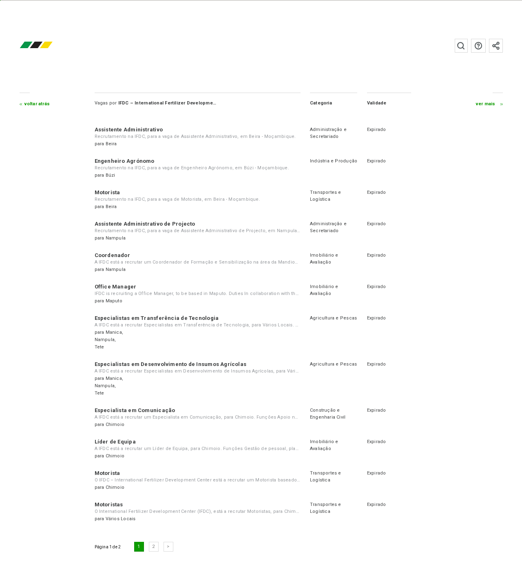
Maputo (114, 301)
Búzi (110, 175)
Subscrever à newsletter (496, 46)
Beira (111, 143)
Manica (114, 332)
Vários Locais (121, 518)
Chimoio (115, 424)
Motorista (107, 192)
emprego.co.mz (48, 45)
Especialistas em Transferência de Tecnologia (157, 318)
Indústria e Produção (333, 161)
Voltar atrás (37, 103)
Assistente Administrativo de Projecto (145, 224)
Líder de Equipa (115, 442)
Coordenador (112, 255)
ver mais (485, 103)
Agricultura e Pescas (333, 318)
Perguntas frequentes (478, 46)
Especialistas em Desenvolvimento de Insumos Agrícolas (171, 364)
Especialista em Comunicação (135, 410)
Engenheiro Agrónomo (125, 161)
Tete (99, 347)
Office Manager (116, 287)
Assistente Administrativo (129, 129)
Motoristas (109, 504)
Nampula (116, 238)
